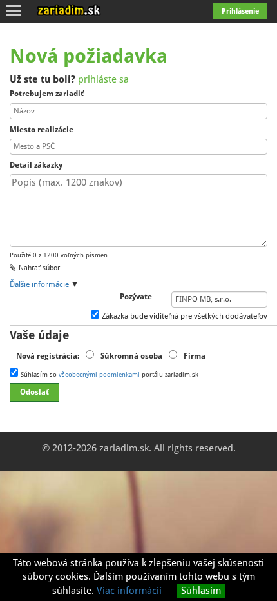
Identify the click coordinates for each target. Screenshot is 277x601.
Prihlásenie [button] (240, 11)
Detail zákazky (36, 165)
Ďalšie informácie (39, 284)
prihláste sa (103, 79)
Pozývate (136, 296)
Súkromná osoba (131, 355)
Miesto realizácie (41, 129)
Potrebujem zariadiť (47, 93)
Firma (194, 355)
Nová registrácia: (47, 355)
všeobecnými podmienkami (99, 374)
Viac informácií (129, 590)
